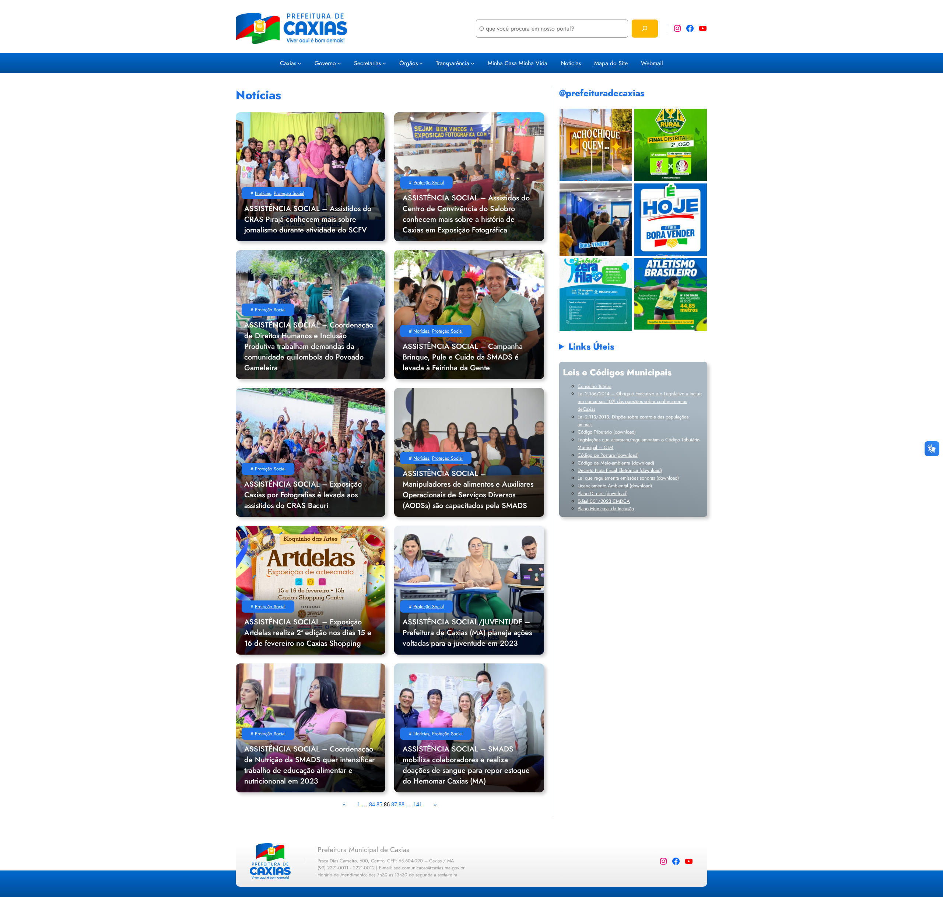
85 (379, 804)
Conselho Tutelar (594, 386)
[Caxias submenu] (299, 63)
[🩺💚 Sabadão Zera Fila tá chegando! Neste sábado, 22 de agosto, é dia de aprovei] (596, 294)
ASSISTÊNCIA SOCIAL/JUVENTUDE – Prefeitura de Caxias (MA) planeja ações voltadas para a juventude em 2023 (467, 633)
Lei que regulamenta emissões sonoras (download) (628, 477)
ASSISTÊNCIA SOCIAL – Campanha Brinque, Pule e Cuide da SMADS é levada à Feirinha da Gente (463, 357)
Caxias (288, 63)
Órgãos (408, 63)
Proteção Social (289, 193)
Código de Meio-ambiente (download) (616, 462)
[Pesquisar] (645, 29)
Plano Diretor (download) (603, 493)
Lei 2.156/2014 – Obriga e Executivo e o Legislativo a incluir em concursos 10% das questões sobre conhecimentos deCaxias (640, 401)
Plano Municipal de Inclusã (604, 508)
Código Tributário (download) (607, 431)
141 (417, 804)
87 (394, 804)
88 (401, 804)
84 (372, 804)
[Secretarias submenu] (384, 63)
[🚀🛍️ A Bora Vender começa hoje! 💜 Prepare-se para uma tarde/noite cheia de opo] (670, 220)
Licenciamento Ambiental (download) (615, 485)
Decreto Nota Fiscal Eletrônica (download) (620, 470)
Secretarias (367, 63)
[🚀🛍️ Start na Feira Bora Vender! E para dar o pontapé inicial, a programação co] (596, 220)
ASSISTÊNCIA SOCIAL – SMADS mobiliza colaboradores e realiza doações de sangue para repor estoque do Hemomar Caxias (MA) (466, 765)
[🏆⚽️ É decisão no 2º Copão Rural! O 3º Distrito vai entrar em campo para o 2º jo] (670, 145)
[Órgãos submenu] (421, 63)
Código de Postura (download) (608, 455)
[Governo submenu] (339, 63)
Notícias (263, 193)
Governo (325, 63)
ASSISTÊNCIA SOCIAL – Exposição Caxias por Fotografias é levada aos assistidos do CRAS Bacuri (303, 495)
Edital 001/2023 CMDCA (604, 501)
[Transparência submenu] (472, 63)
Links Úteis (591, 346)
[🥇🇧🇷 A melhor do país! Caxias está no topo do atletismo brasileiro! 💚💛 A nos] (670, 294)
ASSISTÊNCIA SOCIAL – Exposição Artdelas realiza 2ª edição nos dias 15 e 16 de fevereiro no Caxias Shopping (307, 633)
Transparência (452, 63)
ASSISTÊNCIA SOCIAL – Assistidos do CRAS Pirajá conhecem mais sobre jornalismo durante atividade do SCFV (307, 219)
